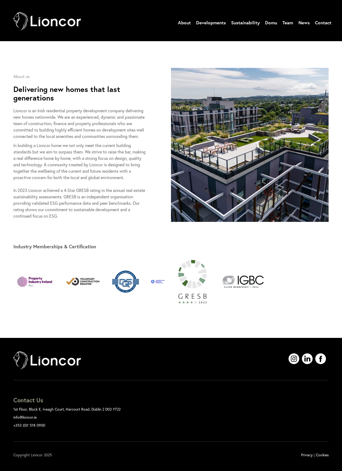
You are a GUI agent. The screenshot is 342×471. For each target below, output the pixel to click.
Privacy (307, 454)
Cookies (322, 454)
